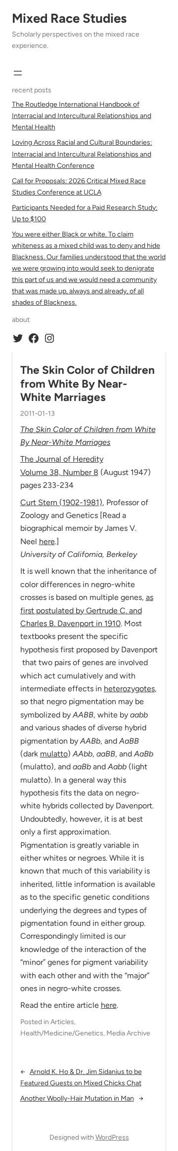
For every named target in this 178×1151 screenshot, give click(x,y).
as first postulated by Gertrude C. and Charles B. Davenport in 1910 (86, 610)
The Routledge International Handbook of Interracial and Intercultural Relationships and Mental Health (81, 115)
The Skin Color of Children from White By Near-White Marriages (87, 383)
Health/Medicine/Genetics (61, 1033)
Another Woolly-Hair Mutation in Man (77, 1098)
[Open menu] (18, 73)
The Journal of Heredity (61, 459)
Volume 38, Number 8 (59, 472)
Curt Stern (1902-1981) (61, 502)
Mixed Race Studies (69, 18)
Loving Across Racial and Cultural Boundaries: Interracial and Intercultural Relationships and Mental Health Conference (82, 153)
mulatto (54, 753)
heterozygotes (129, 688)
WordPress (112, 1137)
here (47, 541)
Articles (62, 1022)
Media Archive (128, 1033)
